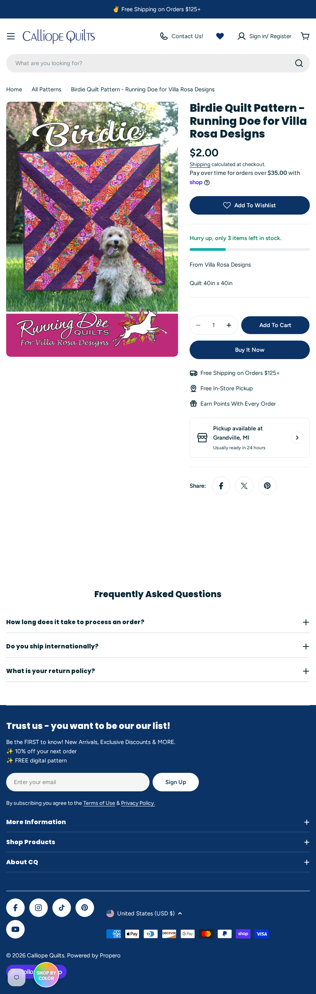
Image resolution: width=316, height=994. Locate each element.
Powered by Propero (94, 955)
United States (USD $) (146, 913)
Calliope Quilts (45, 955)
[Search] (299, 63)
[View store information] (297, 438)
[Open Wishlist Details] (220, 36)
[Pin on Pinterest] (267, 486)
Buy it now (249, 349)
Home (14, 89)
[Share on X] (244, 486)
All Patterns (46, 89)
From (220, 264)
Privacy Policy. (138, 803)
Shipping (200, 164)
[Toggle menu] (10, 36)
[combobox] (158, 63)
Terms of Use (99, 803)
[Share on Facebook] (221, 486)
